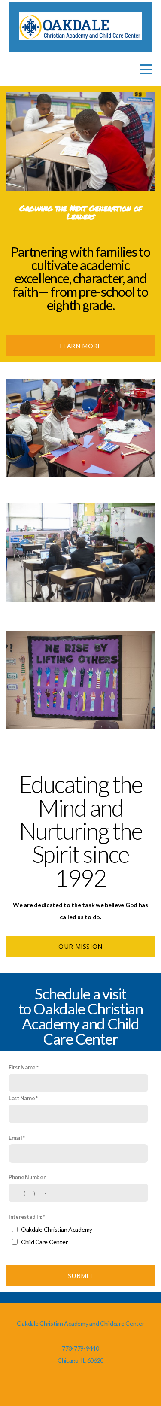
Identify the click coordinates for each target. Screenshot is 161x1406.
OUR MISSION (80, 946)
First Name (22, 1067)
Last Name (22, 1098)
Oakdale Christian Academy (56, 1229)
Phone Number (27, 1177)
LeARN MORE (81, 345)
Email (15, 1138)
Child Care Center (44, 1241)
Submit (80, 1275)
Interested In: (25, 1217)
